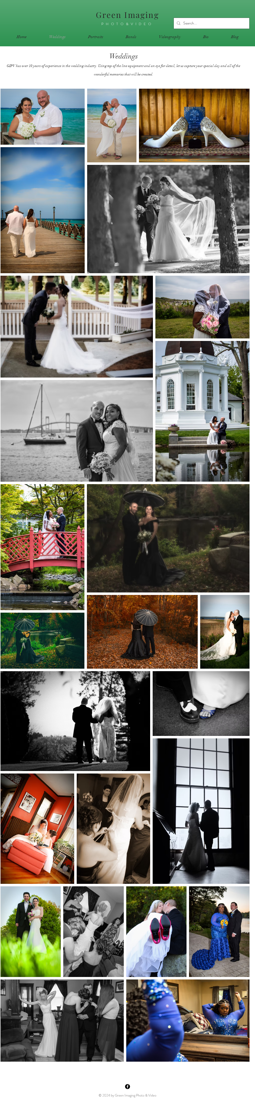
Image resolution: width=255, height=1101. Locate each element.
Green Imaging (127, 14)
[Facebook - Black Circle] (127, 1086)
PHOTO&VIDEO (127, 23)
